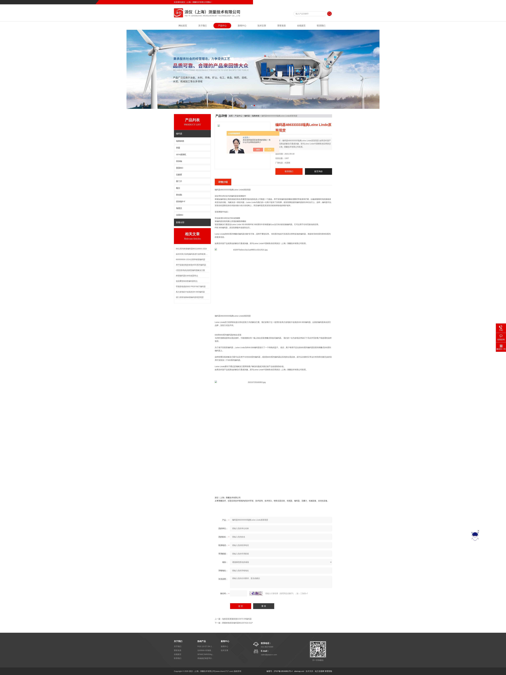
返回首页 (310, 2)
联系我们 (328, 2)
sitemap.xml (299, 671)
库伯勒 (179, 195)
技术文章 (262, 25)
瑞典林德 (180, 141)
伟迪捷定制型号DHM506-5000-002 (206, 658)
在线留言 (319, 2)
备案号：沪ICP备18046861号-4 (279, 671)
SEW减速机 (181, 154)
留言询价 (318, 171)
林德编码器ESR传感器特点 (187, 276)
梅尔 (178, 188)
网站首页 (183, 25)
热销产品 (201, 641)
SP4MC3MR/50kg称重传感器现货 (206, 654)
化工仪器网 (319, 671)
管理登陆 (328, 671)
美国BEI (179, 168)
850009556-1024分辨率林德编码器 (190, 259)
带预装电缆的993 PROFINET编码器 (191, 286)
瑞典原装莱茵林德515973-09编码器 (237, 619)
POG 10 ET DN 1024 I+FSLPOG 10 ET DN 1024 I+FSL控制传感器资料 (206, 646)
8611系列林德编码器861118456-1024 (191, 249)
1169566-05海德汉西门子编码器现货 (206, 650)
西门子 (179, 181)
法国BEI (179, 215)
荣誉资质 (281, 25)
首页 (231, 116)
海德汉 (179, 208)
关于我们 (202, 25)
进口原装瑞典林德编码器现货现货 (190, 297)
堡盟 (178, 148)
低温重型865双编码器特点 (187, 281)
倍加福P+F (180, 201)
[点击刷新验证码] (256, 593)
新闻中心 (242, 25)
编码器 (247, 116)
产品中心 (222, 25)
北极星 (179, 175)
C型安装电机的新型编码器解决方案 (190, 270)
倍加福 (179, 161)
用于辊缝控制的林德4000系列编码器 (191, 265)
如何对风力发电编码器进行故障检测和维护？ (192, 254)
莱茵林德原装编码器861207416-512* (237, 623)
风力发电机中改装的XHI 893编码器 (190, 292)
